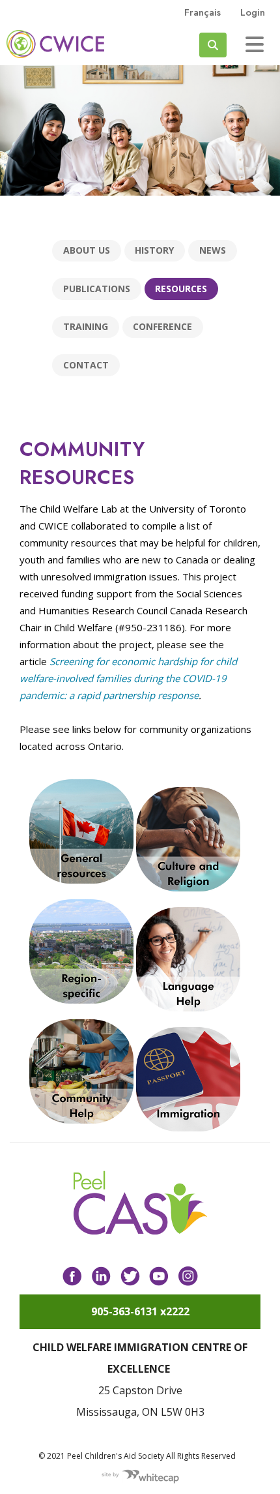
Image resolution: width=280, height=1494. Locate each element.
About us (86, 250)
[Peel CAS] (140, 1203)
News (212, 250)
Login (252, 12)
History (154, 250)
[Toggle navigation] (254, 44)
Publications (96, 288)
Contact (86, 365)
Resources (181, 288)
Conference (162, 326)
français (202, 12)
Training (85, 326)
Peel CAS (55, 44)
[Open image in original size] (82, 829)
